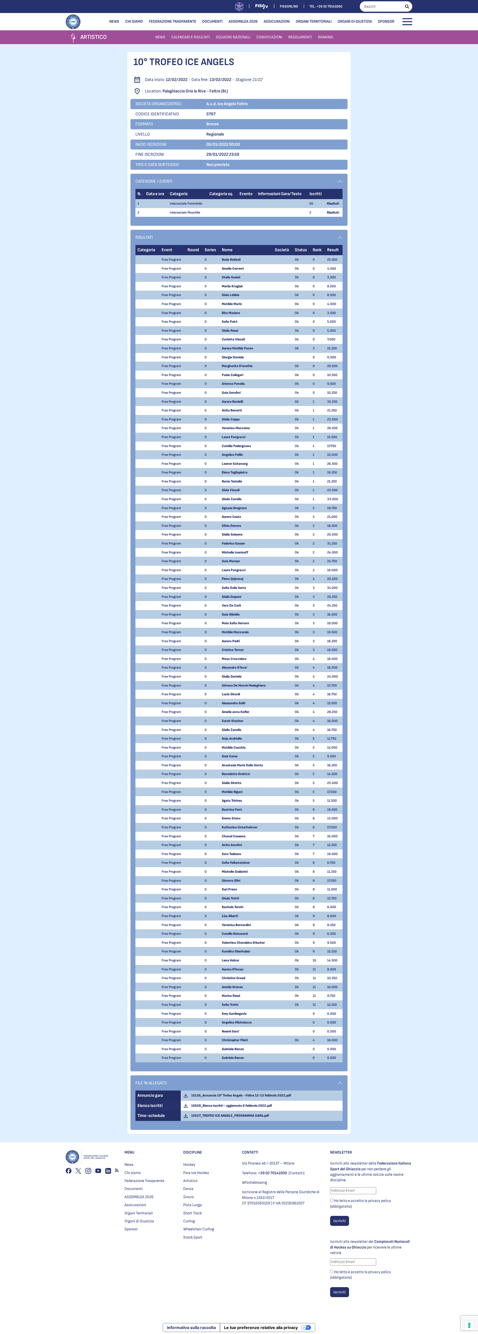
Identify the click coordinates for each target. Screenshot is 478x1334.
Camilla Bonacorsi (235, 934)
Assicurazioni (277, 21)
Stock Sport (192, 1237)
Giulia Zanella (231, 730)
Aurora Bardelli (232, 401)
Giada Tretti (230, 898)
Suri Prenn (229, 889)
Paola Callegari (232, 375)
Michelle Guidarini (235, 871)
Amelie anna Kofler (235, 712)
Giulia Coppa (231, 419)
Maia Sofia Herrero (235, 623)
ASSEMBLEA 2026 (243, 21)
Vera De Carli (231, 605)
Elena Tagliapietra (234, 472)
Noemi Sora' (230, 1031)
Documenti (212, 21)
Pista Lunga (192, 1205)
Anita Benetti (232, 410)
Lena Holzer (230, 960)
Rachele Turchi (232, 907)
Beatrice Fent (232, 809)
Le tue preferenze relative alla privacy (261, 1327)
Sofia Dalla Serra (234, 588)
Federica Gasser (233, 543)
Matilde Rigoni (232, 792)
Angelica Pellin (232, 455)
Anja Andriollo (232, 738)
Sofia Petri (229, 321)
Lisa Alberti (230, 916)
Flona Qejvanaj (232, 579)
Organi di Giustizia (355, 21)
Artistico (190, 1180)
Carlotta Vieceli (233, 339)
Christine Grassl (233, 978)
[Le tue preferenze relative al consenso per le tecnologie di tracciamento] (469, 1325)
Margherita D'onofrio (237, 366)
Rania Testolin (232, 481)
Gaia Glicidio (230, 614)
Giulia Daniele (231, 676)
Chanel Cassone (233, 836)
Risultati (333, 203)
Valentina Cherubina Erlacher (243, 943)
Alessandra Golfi (233, 703)
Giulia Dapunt (231, 597)
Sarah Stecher (232, 721)
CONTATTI (250, 1152)
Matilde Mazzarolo (235, 632)
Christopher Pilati (235, 1040)
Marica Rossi (231, 996)
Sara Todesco (231, 854)
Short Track (192, 1213)
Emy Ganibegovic (234, 1014)
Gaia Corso (230, 756)
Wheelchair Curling (198, 1229)
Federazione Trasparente (172, 21)
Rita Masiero (231, 313)
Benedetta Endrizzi (236, 774)
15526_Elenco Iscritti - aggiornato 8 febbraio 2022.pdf (231, 1105)
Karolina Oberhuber (236, 951)
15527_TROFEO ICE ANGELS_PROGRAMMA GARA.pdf (229, 1115)
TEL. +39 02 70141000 (325, 6)
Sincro (188, 1197)
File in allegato (151, 1083)
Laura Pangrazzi (233, 437)
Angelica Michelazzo (237, 1022)
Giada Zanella (231, 499)
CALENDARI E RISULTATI (190, 37)
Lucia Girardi (231, 694)
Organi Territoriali (314, 21)
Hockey (189, 1164)
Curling (189, 1221)
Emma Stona (231, 818)
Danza (188, 1188)
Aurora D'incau (232, 969)
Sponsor (386, 21)
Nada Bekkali (231, 259)
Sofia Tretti (230, 1005)
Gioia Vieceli (230, 490)
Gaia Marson (231, 561)
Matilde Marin (232, 304)
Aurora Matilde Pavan (237, 348)
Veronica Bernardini (236, 925)
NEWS (160, 37)
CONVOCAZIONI (269, 37)
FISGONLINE (289, 6)
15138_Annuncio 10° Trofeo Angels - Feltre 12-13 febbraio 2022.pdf (240, 1095)
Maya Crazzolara (234, 659)
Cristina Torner (233, 650)
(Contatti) (296, 1173)
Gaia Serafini (231, 393)
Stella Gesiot (231, 277)
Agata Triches (232, 800)
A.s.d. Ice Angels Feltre (227, 103)
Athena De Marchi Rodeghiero (244, 685)
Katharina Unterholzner (239, 827)
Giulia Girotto (231, 783)
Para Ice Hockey (196, 1173)
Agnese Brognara (234, 508)
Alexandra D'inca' (234, 667)
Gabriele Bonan (233, 1049)
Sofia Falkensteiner (236, 863)
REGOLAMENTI (300, 37)
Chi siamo (134, 21)
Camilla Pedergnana (236, 446)
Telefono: (264, 1173)
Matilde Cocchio (233, 747)
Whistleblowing (254, 1182)
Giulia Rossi (230, 330)
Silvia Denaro (231, 526)
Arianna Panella (233, 384)
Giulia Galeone (232, 534)
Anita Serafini (232, 845)
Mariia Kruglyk (232, 286)
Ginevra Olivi (231, 880)
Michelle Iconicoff (235, 552)
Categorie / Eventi (153, 181)
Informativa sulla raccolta (191, 1327)
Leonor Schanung (235, 464)
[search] (407, 6)
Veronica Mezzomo (236, 428)
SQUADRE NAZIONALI (233, 37)
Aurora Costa (231, 517)
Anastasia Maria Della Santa (242, 765)
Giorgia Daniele (233, 357)
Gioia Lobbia (230, 295)
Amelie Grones (232, 987)
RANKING (325, 37)
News (114, 21)
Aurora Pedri (231, 641)
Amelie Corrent (233, 268)
